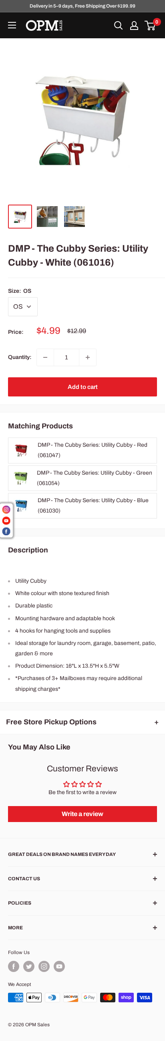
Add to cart (83, 387)
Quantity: (20, 357)
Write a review (82, 813)
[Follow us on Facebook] (13, 966)
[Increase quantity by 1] (87, 357)
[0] (150, 25)
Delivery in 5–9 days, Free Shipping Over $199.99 (82, 6)
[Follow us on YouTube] (59, 966)
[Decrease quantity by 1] (45, 357)
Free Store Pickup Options (51, 722)
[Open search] (118, 25)
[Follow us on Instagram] (44, 966)
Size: (19, 291)
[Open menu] (12, 25)
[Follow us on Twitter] (28, 966)
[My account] (134, 25)
